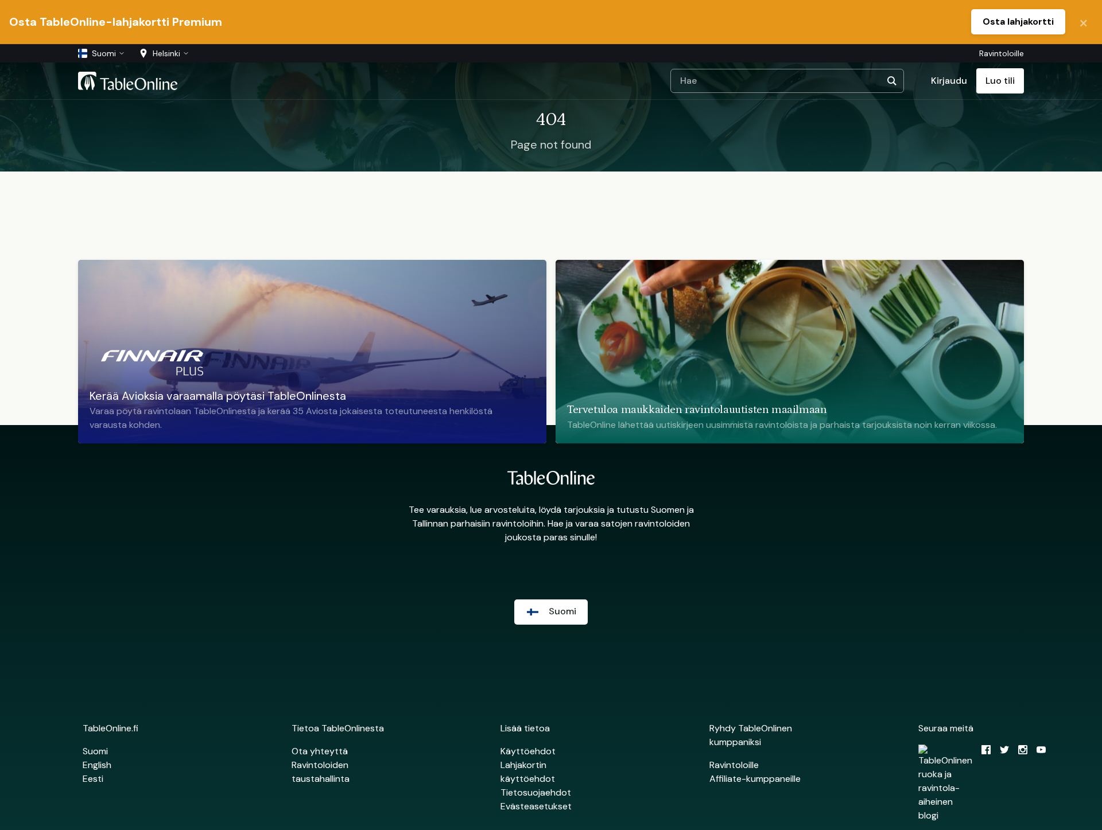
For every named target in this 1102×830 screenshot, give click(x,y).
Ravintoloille (1001, 53)
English (97, 765)
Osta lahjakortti (1018, 21)
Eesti (93, 779)
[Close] (1083, 22)
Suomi (95, 751)
